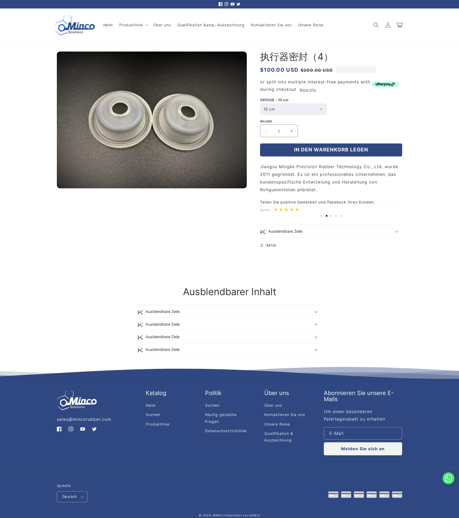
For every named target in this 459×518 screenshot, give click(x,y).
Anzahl (266, 121)
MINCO (218, 515)
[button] (133, 25)
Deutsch (69, 496)
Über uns (273, 405)
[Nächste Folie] (341, 216)
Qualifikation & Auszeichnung (278, 436)
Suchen (153, 414)
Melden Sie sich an (363, 448)
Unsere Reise (277, 424)
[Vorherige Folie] (321, 216)
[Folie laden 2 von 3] (331, 216)
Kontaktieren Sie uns (284, 414)
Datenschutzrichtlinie (226, 430)
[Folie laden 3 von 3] (335, 216)
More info (308, 90)
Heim (151, 405)
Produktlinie (157, 424)
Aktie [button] (271, 245)
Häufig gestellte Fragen (220, 417)
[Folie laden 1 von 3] (326, 216)
